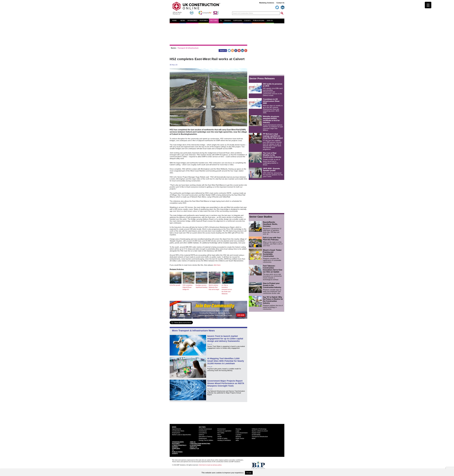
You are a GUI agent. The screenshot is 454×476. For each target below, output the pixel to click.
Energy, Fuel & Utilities (206, 440)
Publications (258, 20)
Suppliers (237, 20)
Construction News (178, 431)
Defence (201, 435)
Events (247, 20)
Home (174, 20)
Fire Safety (220, 433)
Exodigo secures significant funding (201, 286)
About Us (193, 447)
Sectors (214, 20)
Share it (223, 50)
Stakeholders (178, 442)
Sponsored (192, 20)
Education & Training (205, 436)
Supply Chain (256, 433)
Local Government (241, 433)
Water (253, 438)
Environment (221, 429)
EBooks (175, 447)
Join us (270, 20)
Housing (238, 429)
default (173, 124)
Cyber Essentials (179, 445)
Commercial (203, 431)
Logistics (238, 435)
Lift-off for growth (175, 285)
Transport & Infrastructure (188, 48)
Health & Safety (222, 438)
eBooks (227, 20)
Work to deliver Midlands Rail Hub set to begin (214, 287)
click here (216, 265)
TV (221, 20)
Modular (238, 436)
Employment (176, 433)
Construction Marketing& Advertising (200, 444)
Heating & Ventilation (224, 440)
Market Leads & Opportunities (181, 435)
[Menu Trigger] (428, 5)
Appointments (176, 429)
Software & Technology (259, 429)
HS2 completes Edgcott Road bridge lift (187, 287)
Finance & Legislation (224, 431)
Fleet (219, 435)
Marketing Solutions (266, 3)
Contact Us (280, 3)
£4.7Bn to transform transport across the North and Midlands (227, 289)
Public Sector (240, 438)
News (182, 20)
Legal (237, 431)
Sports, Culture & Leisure (260, 431)
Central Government (205, 429)
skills (237, 440)
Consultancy (203, 433)
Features (204, 20)
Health (219, 436)
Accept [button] (248, 473)
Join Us (192, 442)
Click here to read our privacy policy (210, 465)
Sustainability (256, 435)
